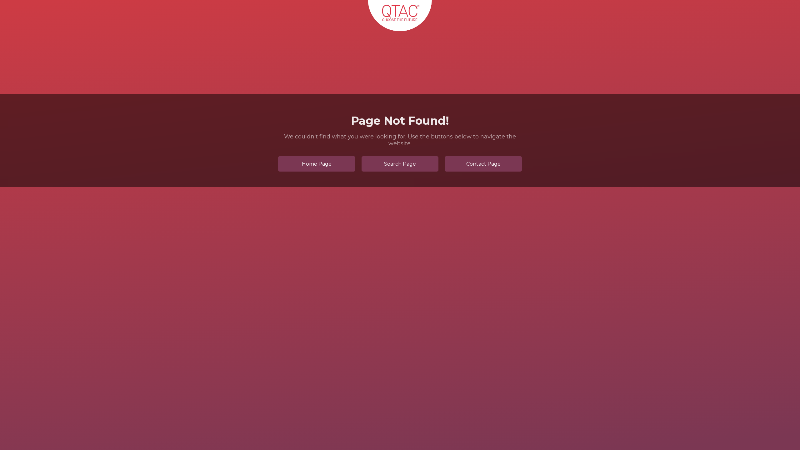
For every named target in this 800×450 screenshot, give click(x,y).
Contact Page (483, 164)
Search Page (400, 164)
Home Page (317, 164)
